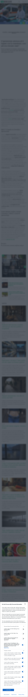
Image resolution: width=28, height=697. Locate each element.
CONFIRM (8, 689)
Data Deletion (6, 694)
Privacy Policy (21, 694)
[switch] (23, 629)
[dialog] (14, 649)
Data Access (14, 694)
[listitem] (14, 626)
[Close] (25, 604)
